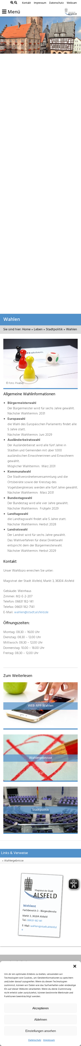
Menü (13, 12)
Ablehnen (40, 1019)
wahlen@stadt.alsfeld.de (31, 612)
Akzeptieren (40, 1008)
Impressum (49, 1040)
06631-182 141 (34, 920)
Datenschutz (34, 1040)
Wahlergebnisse (40, 758)
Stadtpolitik (54, 329)
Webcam (72, 3)
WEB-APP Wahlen (40, 705)
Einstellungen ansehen (40, 1031)
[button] (75, 966)
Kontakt (26, 3)
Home (26, 329)
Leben (38, 329)
